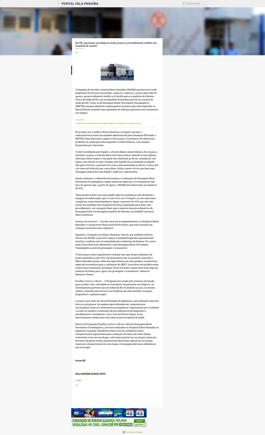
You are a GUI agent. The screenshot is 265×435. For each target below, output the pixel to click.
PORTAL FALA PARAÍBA (80, 3)
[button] (76, 52)
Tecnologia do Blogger (134, 432)
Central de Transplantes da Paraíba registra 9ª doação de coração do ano (108, 123)
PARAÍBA (78, 380)
